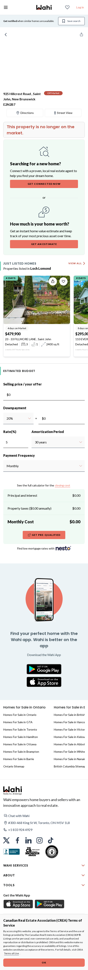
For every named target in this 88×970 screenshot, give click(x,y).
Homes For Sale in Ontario (19, 714)
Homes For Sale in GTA (18, 722)
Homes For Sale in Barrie (18, 759)
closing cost (62, 485)
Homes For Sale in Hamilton (20, 737)
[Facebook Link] (17, 840)
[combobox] (6, 418)
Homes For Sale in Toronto (20, 729)
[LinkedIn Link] (28, 840)
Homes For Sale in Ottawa (19, 744)
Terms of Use (11, 953)
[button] (44, 815)
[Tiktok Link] (50, 840)
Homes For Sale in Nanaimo (71, 759)
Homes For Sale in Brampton (21, 751)
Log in (80, 7)
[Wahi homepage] (44, 7)
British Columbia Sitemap (70, 766)
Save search (73, 21)
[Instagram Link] (39, 840)
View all (75, 263)
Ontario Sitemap (13, 766)
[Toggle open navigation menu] (6, 7)
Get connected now (44, 183)
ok (44, 962)
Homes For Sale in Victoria (70, 729)
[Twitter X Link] (6, 840)
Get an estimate (44, 244)
